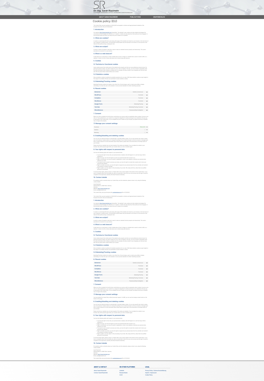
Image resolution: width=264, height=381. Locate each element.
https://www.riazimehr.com (105, 32)
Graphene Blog (159, 17)
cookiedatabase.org (116, 192)
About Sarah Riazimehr (108, 17)
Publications (135, 17)
